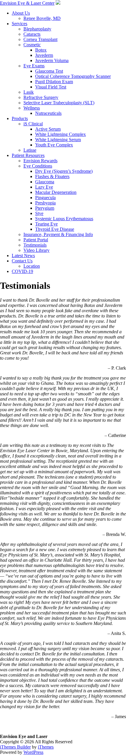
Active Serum (48, 129)
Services (19, 23)
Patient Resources (28, 155)
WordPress (33, 752)
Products (20, 118)
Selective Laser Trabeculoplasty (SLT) (58, 102)
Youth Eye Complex (54, 144)
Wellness (31, 107)
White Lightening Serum (58, 139)
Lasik (28, 92)
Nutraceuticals (48, 113)
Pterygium (44, 208)
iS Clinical (33, 123)
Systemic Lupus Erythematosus (64, 218)
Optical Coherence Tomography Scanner (73, 76)
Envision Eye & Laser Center (27, 3)
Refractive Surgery (40, 97)
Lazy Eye (44, 187)
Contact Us (22, 260)
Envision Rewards (40, 160)
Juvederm (44, 55)
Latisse (29, 150)
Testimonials (35, 244)
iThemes (46, 746)
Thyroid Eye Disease (54, 229)
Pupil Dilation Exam (54, 81)
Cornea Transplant (40, 39)
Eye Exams (34, 65)
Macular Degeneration (55, 192)
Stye (39, 213)
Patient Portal (35, 239)
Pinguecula (45, 197)
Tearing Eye (46, 223)
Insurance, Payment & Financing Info (58, 234)
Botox (41, 49)
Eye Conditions (37, 165)
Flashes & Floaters (52, 176)
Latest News (23, 255)
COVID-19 (22, 271)
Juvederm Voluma (52, 60)
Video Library (36, 250)
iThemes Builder (15, 746)
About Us (21, 13)
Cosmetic (32, 44)
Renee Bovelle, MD (42, 18)
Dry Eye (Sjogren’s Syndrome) (64, 171)
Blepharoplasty (37, 28)
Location (31, 266)
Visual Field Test (50, 86)
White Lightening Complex (60, 134)
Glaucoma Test (49, 71)
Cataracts (31, 34)
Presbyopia (45, 202)
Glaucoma (44, 181)
